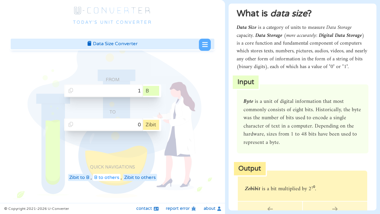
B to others (106, 177)
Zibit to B (79, 177)
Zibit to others (140, 177)
